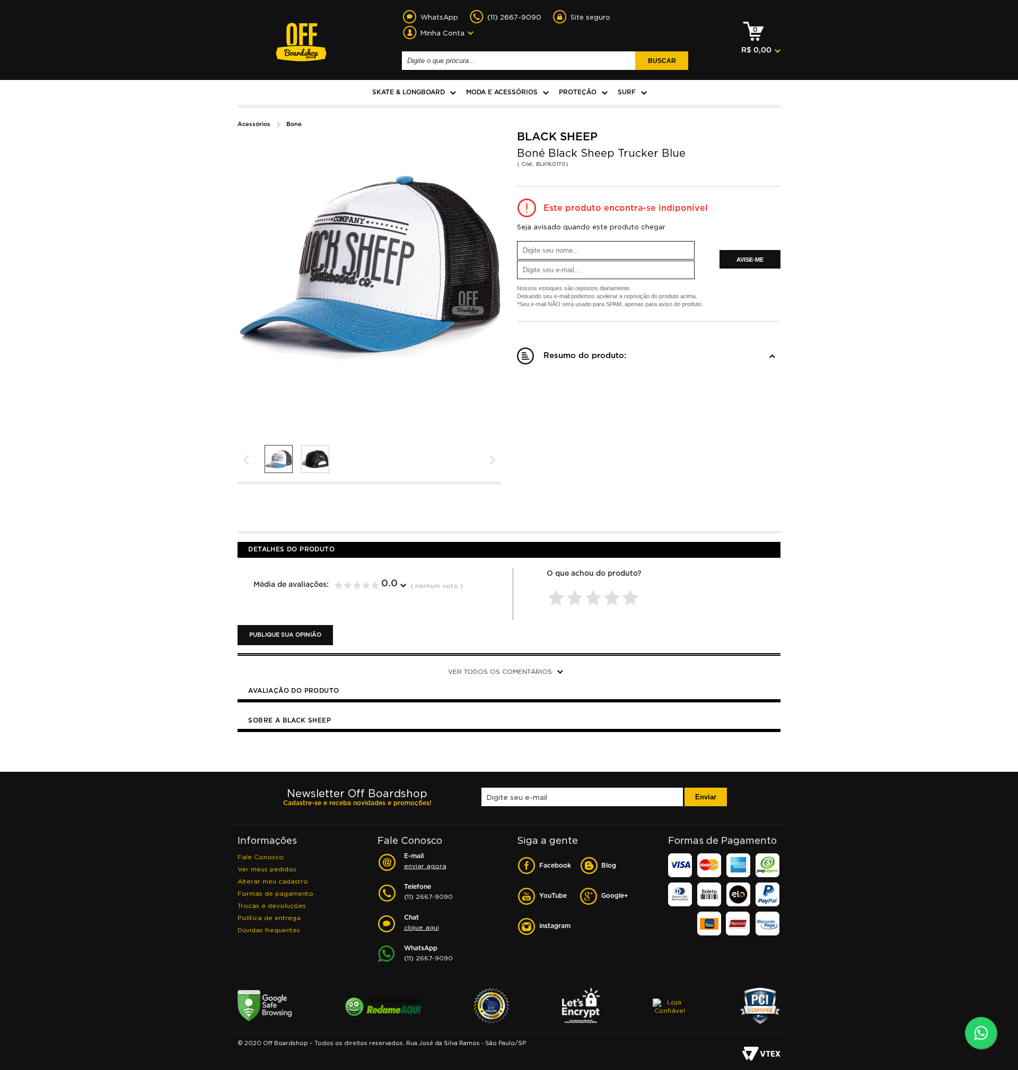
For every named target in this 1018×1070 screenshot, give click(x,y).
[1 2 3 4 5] (595, 591)
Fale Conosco (261, 856)
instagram (555, 926)
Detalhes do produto (291, 549)
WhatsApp (428, 953)
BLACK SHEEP (557, 137)
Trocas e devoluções (272, 905)
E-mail (425, 861)
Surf (627, 92)
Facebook (555, 866)
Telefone (428, 892)
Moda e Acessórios (502, 92)
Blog (608, 866)
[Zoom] (279, 459)
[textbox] (520, 60)
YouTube (553, 896)
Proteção (577, 92)
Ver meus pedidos (267, 869)
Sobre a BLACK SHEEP (289, 721)
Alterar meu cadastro (273, 881)
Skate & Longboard (408, 92)
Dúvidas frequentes (269, 929)
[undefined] (370, 265)
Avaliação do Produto (293, 691)
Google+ (614, 896)
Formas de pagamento (275, 893)
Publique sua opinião (285, 635)
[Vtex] (761, 1054)
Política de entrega (269, 917)
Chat (421, 923)
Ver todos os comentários (500, 671)
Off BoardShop (301, 36)
